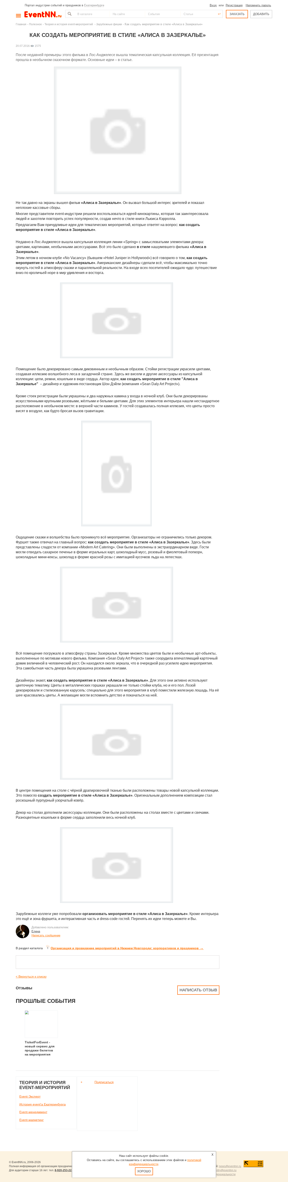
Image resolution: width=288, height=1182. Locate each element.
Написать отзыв (198, 990)
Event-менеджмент (33, 1112)
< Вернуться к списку (31, 976)
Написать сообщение (46, 935)
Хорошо (144, 1171)
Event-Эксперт (29, 1096)
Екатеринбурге (94, 5)
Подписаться (104, 1082)
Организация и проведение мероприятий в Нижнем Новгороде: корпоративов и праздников (127, 948)
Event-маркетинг (31, 1120)
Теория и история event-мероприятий (69, 24)
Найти (69, 13)
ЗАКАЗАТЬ (237, 14)
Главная (21, 24)
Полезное (35, 24)
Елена (36, 931)
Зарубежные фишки (109, 24)
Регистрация (234, 5)
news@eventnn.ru (230, 1166)
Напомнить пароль (258, 5)
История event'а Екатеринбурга (42, 1104)
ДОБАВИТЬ (261, 14)
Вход (213, 5)
